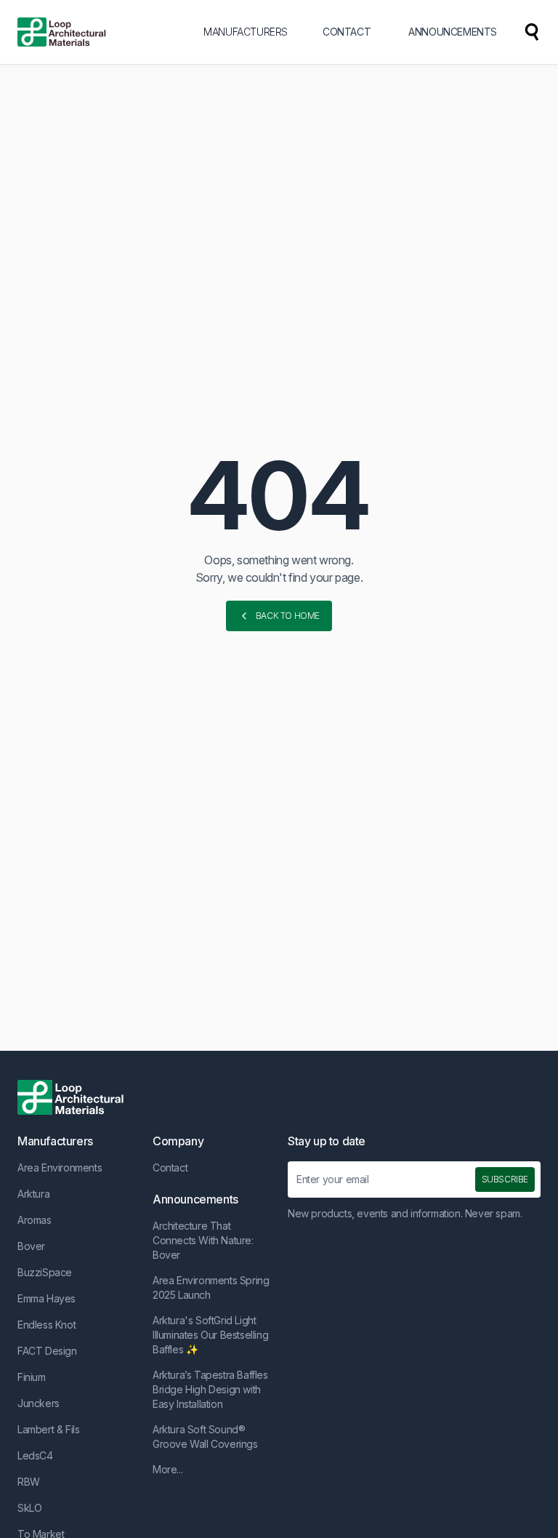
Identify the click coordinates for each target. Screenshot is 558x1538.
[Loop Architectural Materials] (61, 32)
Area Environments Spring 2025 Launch (211, 1287)
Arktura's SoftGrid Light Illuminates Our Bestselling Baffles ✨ (210, 1334)
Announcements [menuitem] (452, 31)
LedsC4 (35, 1455)
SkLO (29, 1508)
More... (167, 1469)
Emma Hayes (46, 1298)
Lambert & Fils (48, 1429)
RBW (28, 1481)
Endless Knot (46, 1324)
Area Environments (59, 1167)
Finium (31, 1377)
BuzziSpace (44, 1272)
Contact (170, 1167)
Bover (31, 1246)
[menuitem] (532, 32)
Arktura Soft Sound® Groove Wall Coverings (205, 1436)
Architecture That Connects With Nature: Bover (203, 1240)
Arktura (33, 1193)
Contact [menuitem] (347, 31)
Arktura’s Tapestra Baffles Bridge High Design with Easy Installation (210, 1389)
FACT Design (47, 1351)
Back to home (288, 615)
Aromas (34, 1220)
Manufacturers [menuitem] (245, 31)
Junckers (38, 1403)
